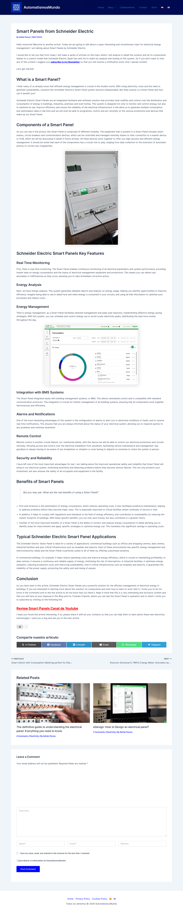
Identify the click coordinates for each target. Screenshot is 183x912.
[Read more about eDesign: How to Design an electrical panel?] (130, 702)
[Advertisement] (91, 787)
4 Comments (22, 736)
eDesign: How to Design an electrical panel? (121, 727)
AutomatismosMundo (42, 7)
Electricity (34, 736)
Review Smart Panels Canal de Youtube (47, 608)
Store (154, 7)
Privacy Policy (83, 898)
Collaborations (127, 7)
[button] (114, 7)
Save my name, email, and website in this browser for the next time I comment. (55, 853)
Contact (143, 7)
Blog (110, 7)
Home (101, 7)
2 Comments (99, 732)
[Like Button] (19, 627)
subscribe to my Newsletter (65, 62)
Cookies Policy (99, 898)
